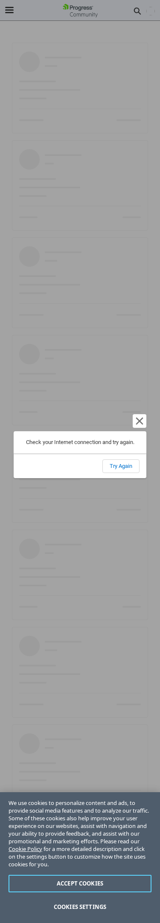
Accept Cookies (80, 883)
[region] (80, 857)
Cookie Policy (25, 849)
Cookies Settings (80, 907)
